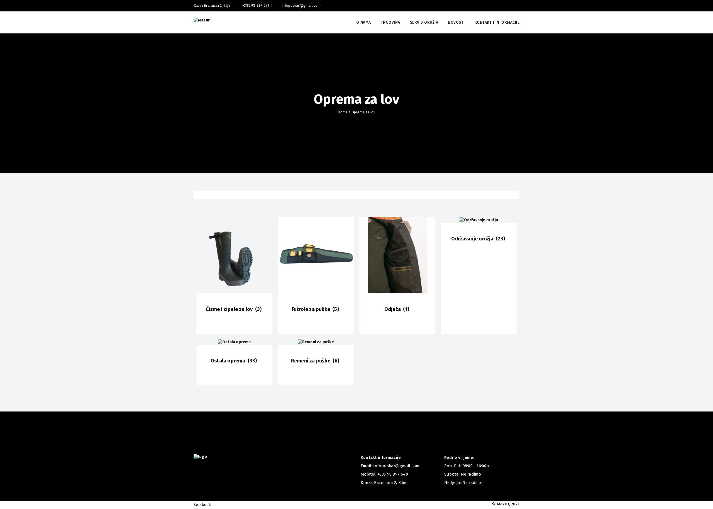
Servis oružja (424, 22)
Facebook (202, 504)
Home (343, 112)
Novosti (456, 22)
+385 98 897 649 (255, 5)
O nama (363, 22)
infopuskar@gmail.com (301, 5)
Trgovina (390, 22)
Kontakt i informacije (497, 22)
